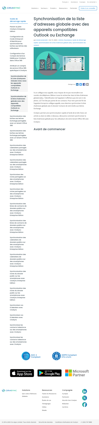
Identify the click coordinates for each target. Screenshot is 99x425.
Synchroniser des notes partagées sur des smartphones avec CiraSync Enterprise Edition (18, 179)
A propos (65, 394)
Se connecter (91, 2)
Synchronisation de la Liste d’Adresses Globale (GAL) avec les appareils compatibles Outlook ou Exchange (18, 83)
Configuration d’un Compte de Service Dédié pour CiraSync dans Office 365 (18, 57)
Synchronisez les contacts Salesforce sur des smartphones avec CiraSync (18, 328)
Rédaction (65, 404)
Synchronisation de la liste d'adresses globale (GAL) (55, 43)
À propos (82, 2)
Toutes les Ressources (49, 394)
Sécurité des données (46, 422)
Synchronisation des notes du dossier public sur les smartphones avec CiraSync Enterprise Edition (18, 277)
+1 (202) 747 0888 (86, 422)
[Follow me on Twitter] (84, 398)
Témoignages (46, 404)
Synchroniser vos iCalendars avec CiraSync (16, 307)
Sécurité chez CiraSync (69, 400)
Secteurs (44, 8)
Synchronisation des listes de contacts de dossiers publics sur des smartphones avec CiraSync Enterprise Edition (18, 209)
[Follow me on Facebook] (84, 405)
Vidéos (44, 407)
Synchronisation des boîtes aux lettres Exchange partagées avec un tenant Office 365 (18, 121)
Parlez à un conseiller (88, 8)
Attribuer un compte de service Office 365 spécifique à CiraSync (18, 68)
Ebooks (44, 410)
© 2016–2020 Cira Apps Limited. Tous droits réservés (19, 422)
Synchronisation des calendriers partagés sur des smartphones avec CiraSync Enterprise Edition (18, 150)
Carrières (65, 407)
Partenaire (73, 8)
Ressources (63, 8)
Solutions (34, 8)
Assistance (74, 2)
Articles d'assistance (65, 40)
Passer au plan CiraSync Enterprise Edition (17, 29)
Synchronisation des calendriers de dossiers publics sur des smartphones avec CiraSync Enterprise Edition (18, 243)
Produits (53, 8)
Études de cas (46, 400)
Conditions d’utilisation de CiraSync (66, 422)
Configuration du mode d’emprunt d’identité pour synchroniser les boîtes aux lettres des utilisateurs (18, 42)
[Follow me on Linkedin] (84, 392)
